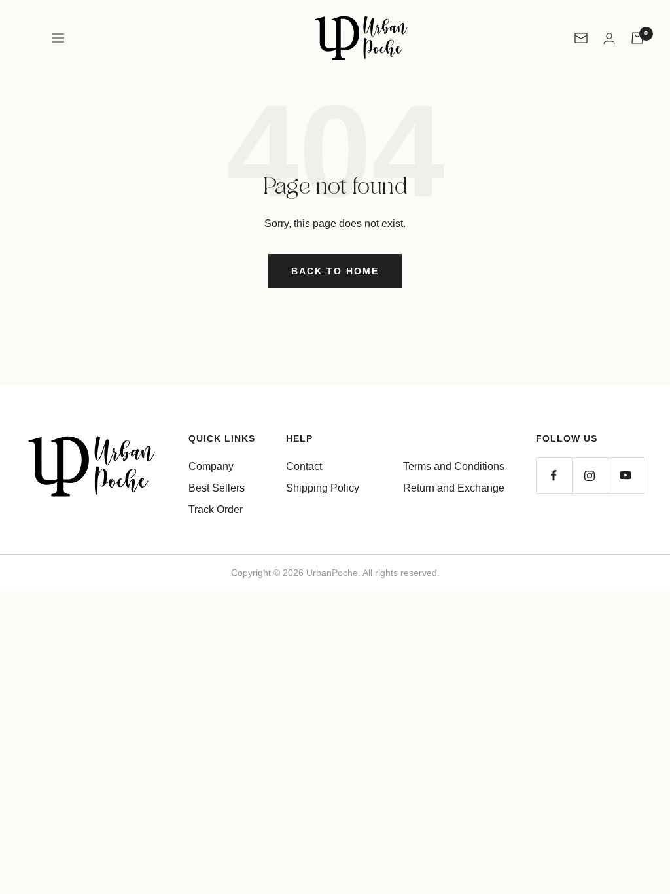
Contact (304, 466)
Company (211, 466)
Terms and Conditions (453, 466)
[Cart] (637, 38)
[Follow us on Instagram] (590, 475)
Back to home (335, 271)
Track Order (215, 509)
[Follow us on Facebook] (554, 475)
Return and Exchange (453, 487)
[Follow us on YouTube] (626, 475)
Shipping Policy (322, 487)
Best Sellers (216, 487)
